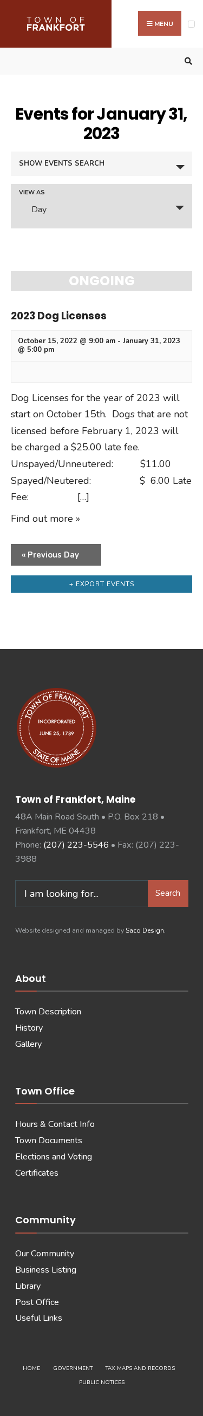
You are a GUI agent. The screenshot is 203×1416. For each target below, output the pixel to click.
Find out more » (45, 518)
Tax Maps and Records (140, 1368)
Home (31, 1368)
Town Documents (48, 1140)
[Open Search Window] (187, 61)
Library (28, 1286)
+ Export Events (101, 584)
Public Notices (102, 1382)
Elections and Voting (53, 1157)
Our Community (44, 1254)
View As (32, 192)
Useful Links (38, 1318)
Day (39, 209)
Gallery (28, 1044)
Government (73, 1368)
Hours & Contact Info (55, 1124)
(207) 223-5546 (76, 845)
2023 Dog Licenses (59, 316)
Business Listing (45, 1270)
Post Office (37, 1302)
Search (167, 893)
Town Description (48, 1012)
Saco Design (145, 930)
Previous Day (50, 554)
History (29, 1028)
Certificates (36, 1173)
